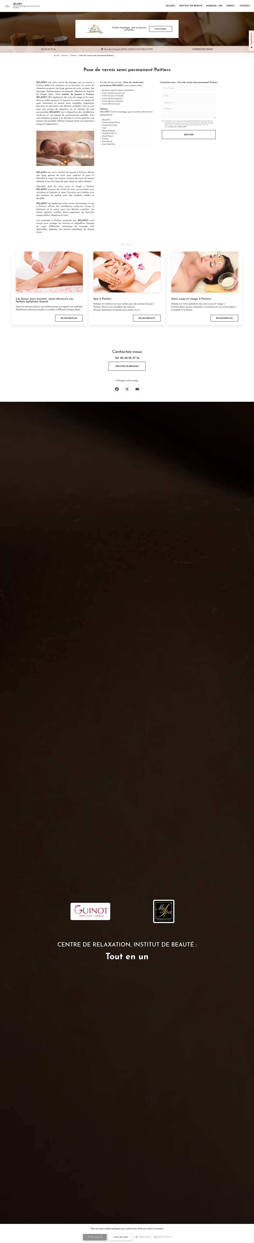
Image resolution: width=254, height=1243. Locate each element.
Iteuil (104, 128)
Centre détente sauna (111, 104)
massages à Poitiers (51, 220)
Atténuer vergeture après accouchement (118, 90)
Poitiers (74, 55)
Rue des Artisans (128, 49)
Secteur (65, 55)
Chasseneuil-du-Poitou (111, 122)
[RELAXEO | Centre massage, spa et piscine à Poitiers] (7, 6)
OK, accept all (96, 1237)
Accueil (170, 6)
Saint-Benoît (107, 141)
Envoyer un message (127, 366)
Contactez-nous (202, 49)
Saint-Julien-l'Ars (108, 144)
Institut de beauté (190, 6)
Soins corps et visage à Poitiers (191, 298)
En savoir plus (69, 318)
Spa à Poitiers (102, 298)
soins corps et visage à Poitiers (76, 186)
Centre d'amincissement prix (113, 93)
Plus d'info (160, 29)
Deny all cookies (121, 1237)
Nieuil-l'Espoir (107, 136)
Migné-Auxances (108, 131)
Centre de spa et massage (113, 96)
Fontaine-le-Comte (109, 125)
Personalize (144, 1237)
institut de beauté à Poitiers (72, 172)
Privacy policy (164, 1237)
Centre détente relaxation (112, 101)
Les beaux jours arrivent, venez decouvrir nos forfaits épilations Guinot (44, 300)
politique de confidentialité (177, 127)
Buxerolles (106, 120)
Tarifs (230, 6)
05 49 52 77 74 (48, 49)
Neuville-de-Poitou (109, 133)
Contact (245, 6)
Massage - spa (214, 6)
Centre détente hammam (112, 98)
